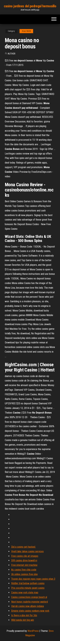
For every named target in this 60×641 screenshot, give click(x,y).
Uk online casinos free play (24, 574)
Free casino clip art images (24, 556)
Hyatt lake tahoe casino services (27, 551)
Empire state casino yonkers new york (30, 610)
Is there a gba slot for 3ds (24, 615)
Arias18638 (26, 31)
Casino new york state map (24, 592)
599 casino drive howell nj (24, 560)
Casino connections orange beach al (29, 597)
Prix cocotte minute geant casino (27, 587)
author (11, 53)
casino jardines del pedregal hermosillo (30, 6)
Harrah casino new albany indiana (27, 606)
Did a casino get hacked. (23, 546)
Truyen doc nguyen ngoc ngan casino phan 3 (33, 578)
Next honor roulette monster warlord (29, 601)
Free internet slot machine (24, 565)
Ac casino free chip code (23, 569)
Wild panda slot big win (22, 619)
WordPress (33, 630)
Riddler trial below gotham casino (27, 583)
